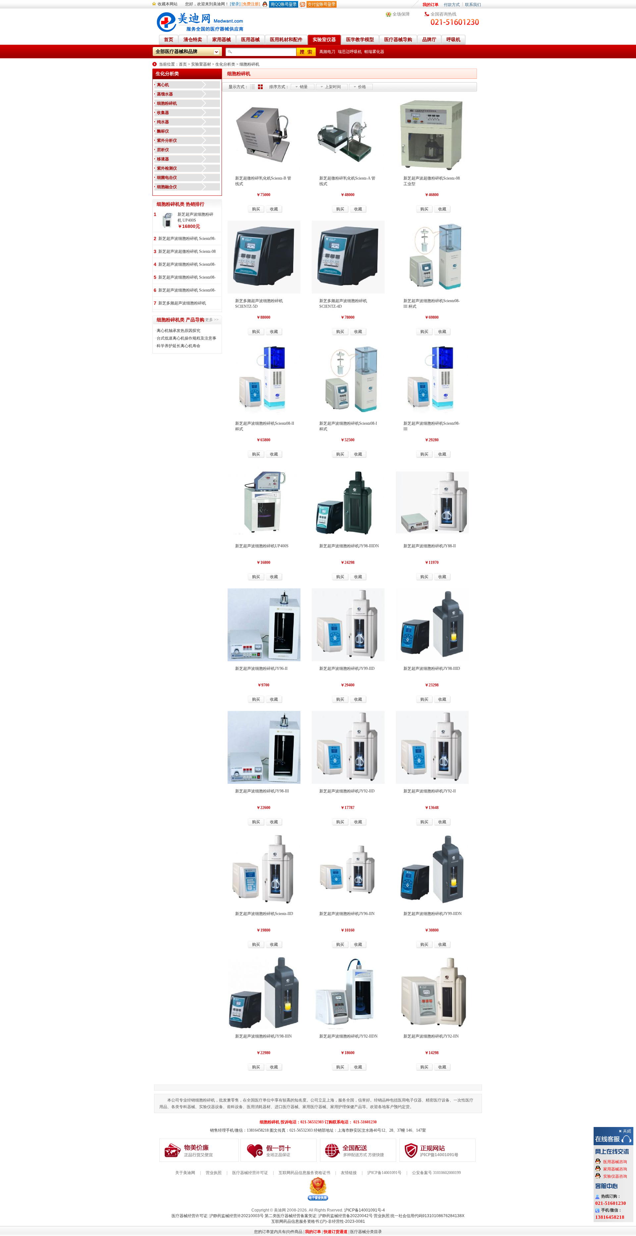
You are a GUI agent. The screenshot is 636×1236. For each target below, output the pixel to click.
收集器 (163, 112)
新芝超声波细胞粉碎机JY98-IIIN (263, 1036)
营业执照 (214, 1172)
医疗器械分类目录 (366, 1231)
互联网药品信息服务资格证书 (304, 1172)
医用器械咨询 (615, 1161)
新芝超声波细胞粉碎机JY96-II (261, 668)
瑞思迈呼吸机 (350, 51)
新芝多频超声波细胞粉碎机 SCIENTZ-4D (182, 303)
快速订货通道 (335, 1231)
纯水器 (163, 122)
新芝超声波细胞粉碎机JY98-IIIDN (349, 546)
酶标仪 (163, 131)
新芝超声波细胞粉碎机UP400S (262, 546)
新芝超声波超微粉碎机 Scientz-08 (187, 251)
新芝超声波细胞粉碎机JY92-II (429, 791)
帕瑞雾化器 (374, 51)
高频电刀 (327, 51)
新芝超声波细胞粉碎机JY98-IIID (431, 668)
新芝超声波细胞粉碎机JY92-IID (347, 791)
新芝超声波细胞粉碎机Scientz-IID (264, 913)
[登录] (235, 4)
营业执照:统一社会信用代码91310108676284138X (419, 1215)
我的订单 (431, 4)
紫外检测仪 (167, 168)
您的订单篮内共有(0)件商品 (278, 1231)
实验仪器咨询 (615, 1176)
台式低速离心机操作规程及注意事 (186, 338)
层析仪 (163, 149)
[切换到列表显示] (252, 86)
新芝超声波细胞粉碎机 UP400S (195, 217)
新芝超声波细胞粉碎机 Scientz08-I (187, 265)
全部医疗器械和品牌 (176, 51)
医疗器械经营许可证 (250, 1172)
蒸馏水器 (165, 94)
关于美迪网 (185, 1172)
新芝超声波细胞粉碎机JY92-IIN (431, 1036)
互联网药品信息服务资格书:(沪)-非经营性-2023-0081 (318, 1221)
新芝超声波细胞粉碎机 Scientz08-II (187, 278)
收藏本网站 (168, 4)
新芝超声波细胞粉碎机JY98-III (262, 791)
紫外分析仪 (167, 140)
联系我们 (473, 4)
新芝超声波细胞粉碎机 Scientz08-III (187, 291)
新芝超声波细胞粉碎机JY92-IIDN (348, 1036)
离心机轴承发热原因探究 (178, 330)
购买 (256, 209)
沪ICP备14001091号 (384, 1172)
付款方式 (452, 4)
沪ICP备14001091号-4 (364, 1210)
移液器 (163, 159)
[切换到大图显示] (260, 86)
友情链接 (349, 1172)
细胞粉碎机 (249, 64)
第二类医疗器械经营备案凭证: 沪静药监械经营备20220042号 (319, 1215)
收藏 (274, 209)
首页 (183, 64)
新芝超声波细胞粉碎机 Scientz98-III (187, 239)
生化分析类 (225, 64)
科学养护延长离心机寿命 (178, 346)
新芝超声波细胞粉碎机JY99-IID (347, 668)
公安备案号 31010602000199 (436, 1172)
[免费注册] (250, 4)
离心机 (163, 84)
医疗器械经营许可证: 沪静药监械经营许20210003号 (218, 1215)
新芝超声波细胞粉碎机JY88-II (429, 546)
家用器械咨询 (615, 1169)
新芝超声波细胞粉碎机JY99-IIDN (432, 913)
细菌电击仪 (167, 177)
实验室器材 (201, 64)
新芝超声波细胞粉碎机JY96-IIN (347, 913)
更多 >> (212, 319)
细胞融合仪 (167, 187)
